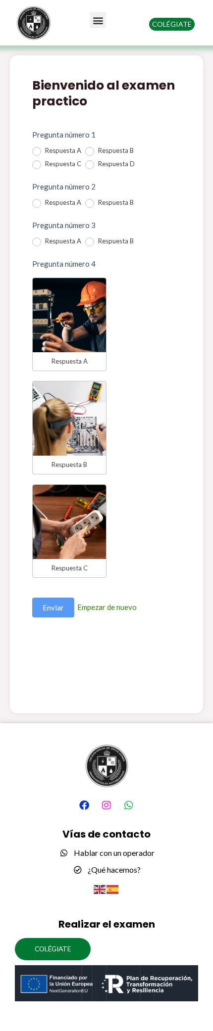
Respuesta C (62, 164)
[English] (100, 889)
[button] (98, 20)
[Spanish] (112, 889)
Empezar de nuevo (107, 607)
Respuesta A (62, 150)
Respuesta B (115, 150)
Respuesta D (116, 164)
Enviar (53, 607)
